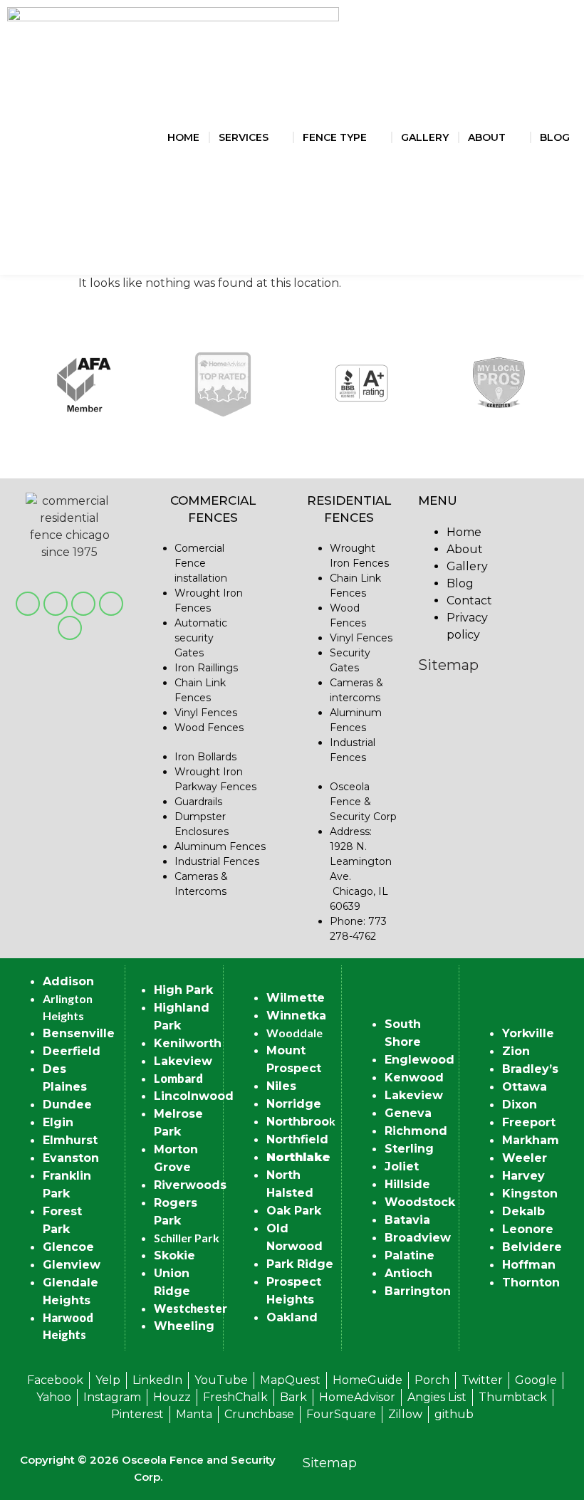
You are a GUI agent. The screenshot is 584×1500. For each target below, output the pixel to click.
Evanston (71, 1158)
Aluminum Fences (220, 846)
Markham (530, 1140)
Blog (555, 137)
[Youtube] (55, 604)
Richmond (416, 1131)
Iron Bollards (205, 756)
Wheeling (184, 1326)
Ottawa (524, 1086)
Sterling (409, 1148)
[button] (28, 387)
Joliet (402, 1166)
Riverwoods (190, 1185)
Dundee (67, 1104)
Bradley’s (530, 1069)
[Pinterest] (83, 604)
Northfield (297, 1139)
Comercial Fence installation (200, 563)
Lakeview (183, 1061)
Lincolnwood (194, 1096)
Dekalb (523, 1211)
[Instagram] (111, 604)
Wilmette (295, 998)
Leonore (527, 1229)
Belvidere (532, 1247)
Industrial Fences (216, 861)
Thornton (531, 1282)
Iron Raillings (206, 667)
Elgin (58, 1122)
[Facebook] (28, 604)
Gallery (425, 137)
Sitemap (448, 664)
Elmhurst (70, 1140)
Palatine (409, 1255)
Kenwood (414, 1077)
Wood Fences (209, 727)
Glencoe (68, 1247)
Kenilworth (187, 1043)
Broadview (418, 1237)
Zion (516, 1051)
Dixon (519, 1104)
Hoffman (529, 1264)
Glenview (71, 1264)
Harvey (523, 1175)
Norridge (293, 1104)
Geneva (408, 1113)
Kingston (530, 1193)
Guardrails (198, 801)
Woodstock (420, 1202)
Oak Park (293, 1210)
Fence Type (335, 137)
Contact (469, 600)
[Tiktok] (70, 628)
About (487, 137)
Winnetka (296, 1015)
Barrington (418, 1291)
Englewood (419, 1059)
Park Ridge (299, 1264)
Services (243, 137)
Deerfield (71, 1051)
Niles (281, 1086)
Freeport (529, 1122)
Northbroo (297, 1121)
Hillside (407, 1184)
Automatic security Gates (200, 638)
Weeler (524, 1158)
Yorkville (528, 1033)
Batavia (407, 1220)
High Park (183, 990)
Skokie (174, 1255)
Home (183, 137)
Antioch (408, 1273)
